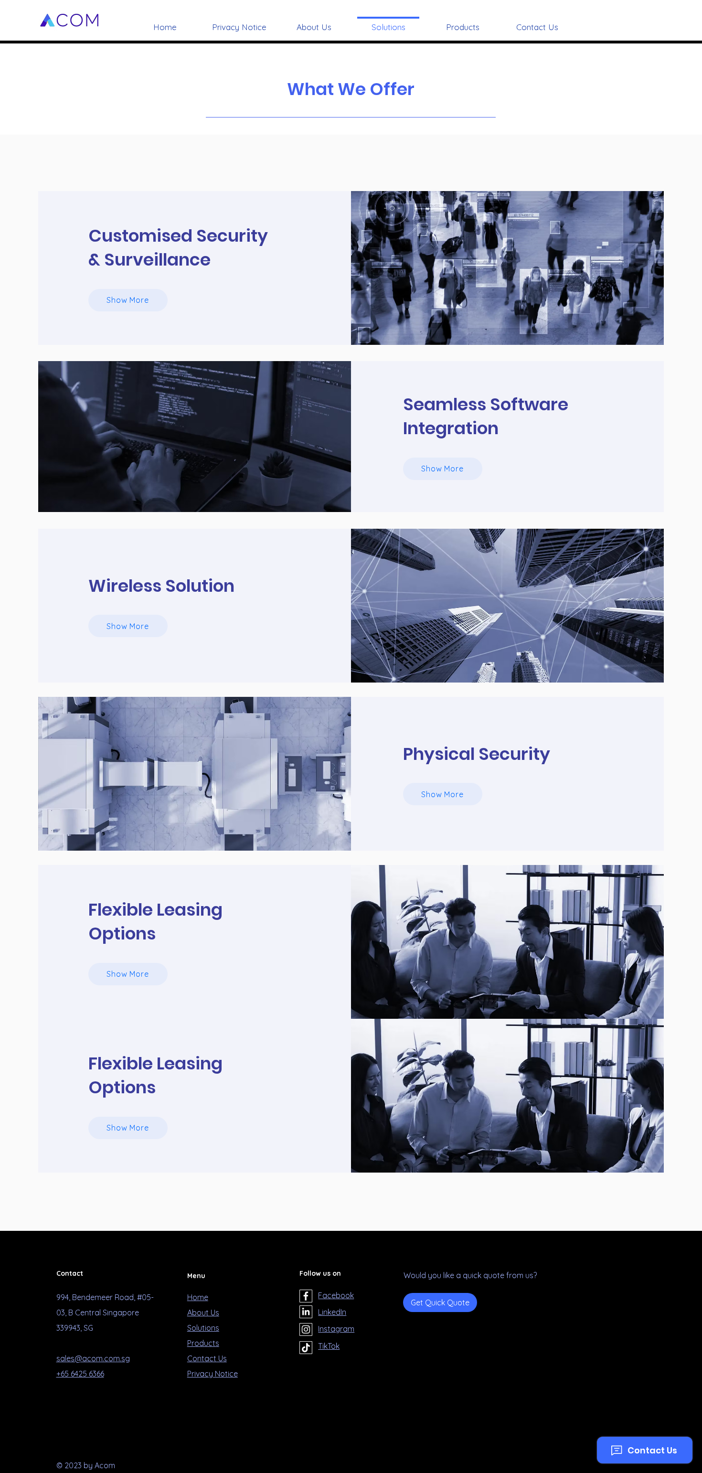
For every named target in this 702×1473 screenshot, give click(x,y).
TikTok (329, 1346)
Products (203, 1343)
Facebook (336, 1295)
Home (197, 1297)
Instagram (336, 1329)
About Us (203, 1312)
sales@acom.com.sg (93, 1358)
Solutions (203, 1328)
